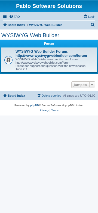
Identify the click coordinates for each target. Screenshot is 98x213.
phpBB (34, 105)
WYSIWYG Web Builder (30, 35)
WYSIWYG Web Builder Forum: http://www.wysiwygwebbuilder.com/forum (51, 53)
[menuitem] (14, 16)
